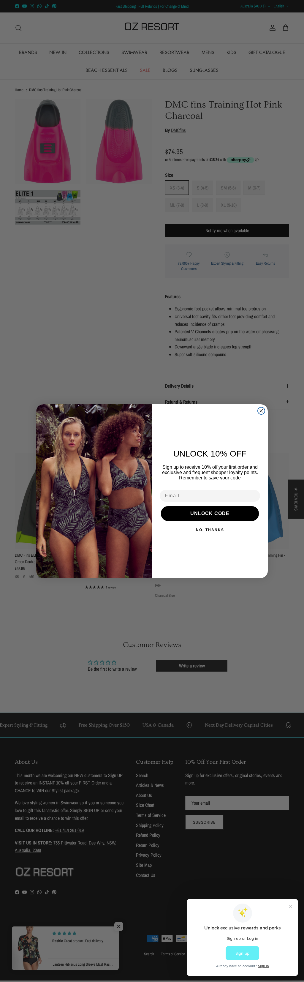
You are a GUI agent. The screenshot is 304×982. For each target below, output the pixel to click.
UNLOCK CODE (209, 513)
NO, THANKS (210, 530)
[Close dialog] (261, 410)
